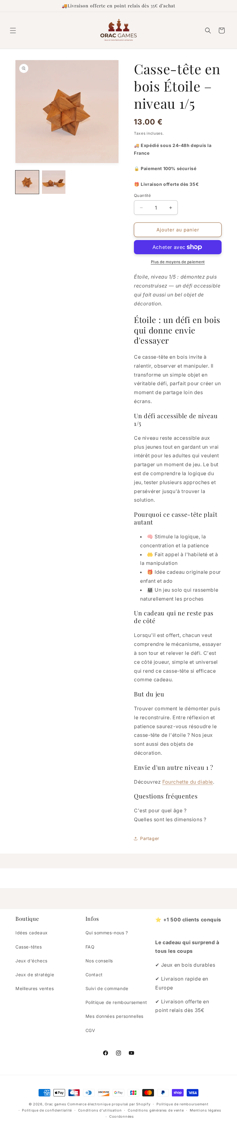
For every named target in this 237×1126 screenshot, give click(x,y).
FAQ (90, 946)
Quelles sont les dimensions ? (170, 819)
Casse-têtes (28, 946)
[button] (13, 30)
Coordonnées (121, 1116)
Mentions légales (205, 1110)
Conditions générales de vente (156, 1110)
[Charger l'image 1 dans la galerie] (27, 182)
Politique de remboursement (116, 1002)
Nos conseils (99, 960)
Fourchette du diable (187, 782)
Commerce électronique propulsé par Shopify (108, 1104)
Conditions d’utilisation (100, 1110)
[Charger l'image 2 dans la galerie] (53, 182)
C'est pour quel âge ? (160, 810)
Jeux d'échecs (31, 960)
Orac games (55, 1104)
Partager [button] (149, 838)
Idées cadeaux (31, 932)
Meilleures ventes (34, 988)
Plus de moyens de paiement (178, 261)
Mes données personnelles (114, 1016)
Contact (94, 974)
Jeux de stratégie (34, 974)
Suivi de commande (106, 988)
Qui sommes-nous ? (106, 932)
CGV (90, 1030)
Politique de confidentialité (47, 1110)
